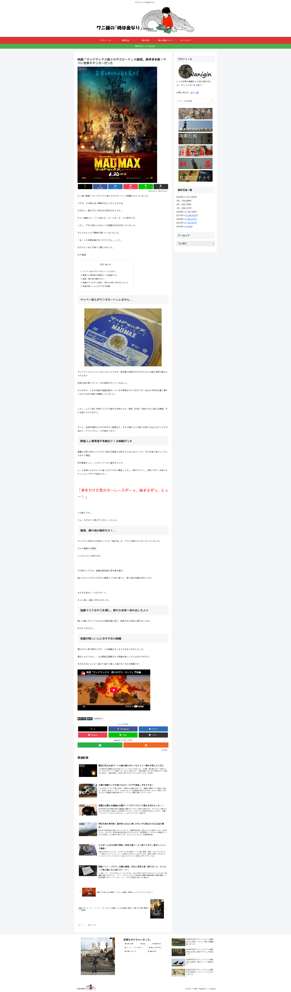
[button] (161, 186)
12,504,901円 (191, 215)
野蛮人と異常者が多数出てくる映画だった (100, 275)
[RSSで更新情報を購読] (145, 745)
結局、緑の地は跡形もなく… (94, 278)
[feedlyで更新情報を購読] (100, 745)
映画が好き (99, 719)
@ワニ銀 (195, 92)
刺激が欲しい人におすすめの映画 (96, 286)
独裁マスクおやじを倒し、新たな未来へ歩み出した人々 (105, 282)
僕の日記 (82, 719)
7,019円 (188, 226)
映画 (90, 719)
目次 (102, 264)
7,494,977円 (191, 219)
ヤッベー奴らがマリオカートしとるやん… (100, 271)
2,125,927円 (191, 222)
